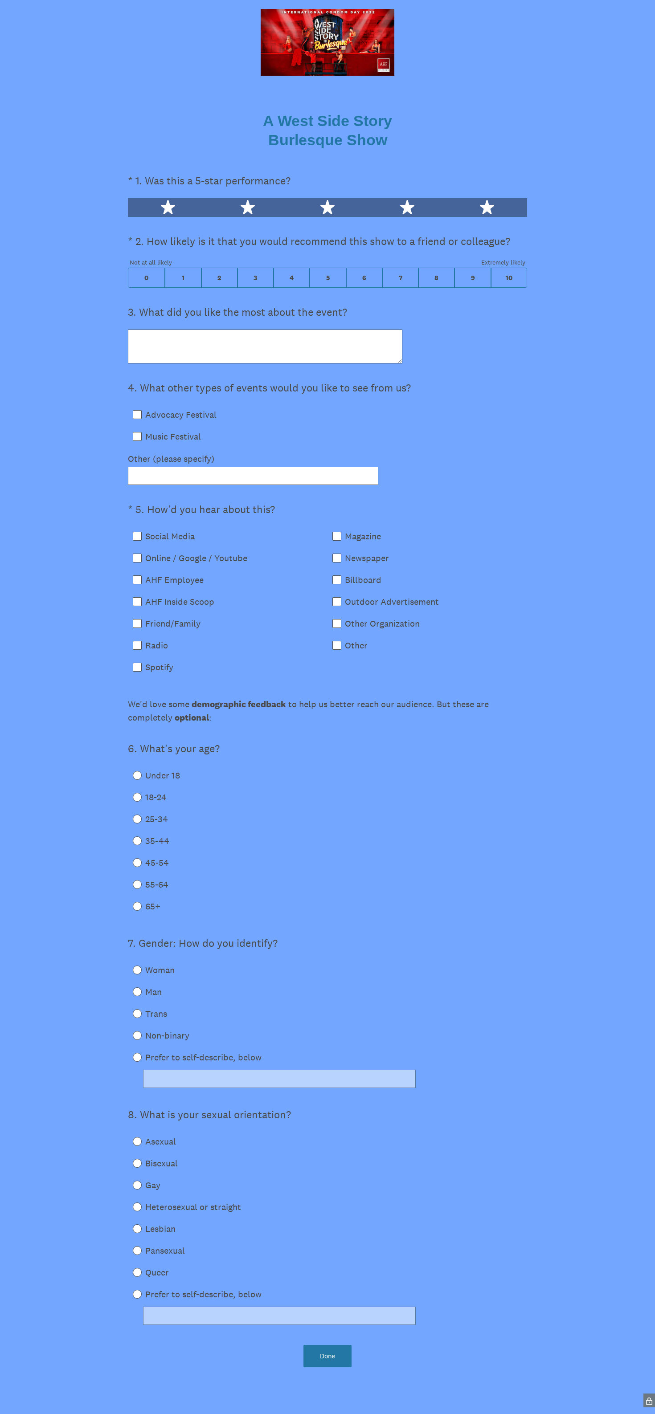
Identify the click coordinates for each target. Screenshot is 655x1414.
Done (327, 1356)
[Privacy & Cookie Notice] (649, 1400)
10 (509, 277)
